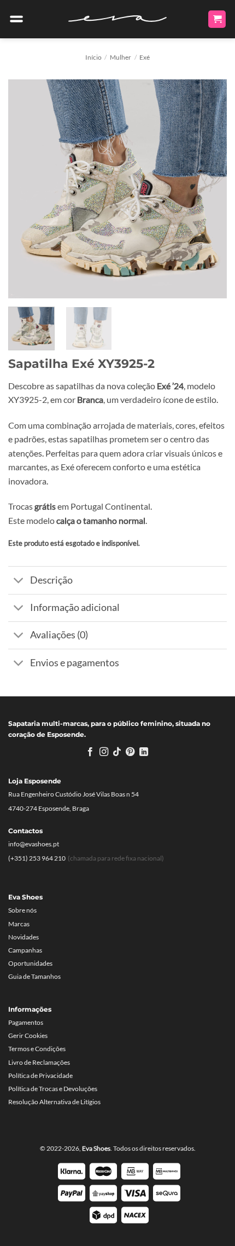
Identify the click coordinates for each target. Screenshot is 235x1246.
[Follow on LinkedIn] (143, 752)
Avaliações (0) (59, 635)
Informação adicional (75, 607)
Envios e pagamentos (74, 662)
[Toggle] (19, 581)
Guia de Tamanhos (34, 976)
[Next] (209, 189)
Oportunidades (30, 963)
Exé (144, 57)
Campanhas (25, 950)
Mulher (120, 57)
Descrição (51, 580)
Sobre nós (22, 910)
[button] (16, 19)
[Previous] (26, 189)
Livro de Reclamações (39, 1062)
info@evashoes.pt (33, 844)
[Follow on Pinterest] (130, 752)
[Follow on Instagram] (103, 752)
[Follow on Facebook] (90, 752)
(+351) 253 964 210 (37, 858)
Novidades (23, 937)
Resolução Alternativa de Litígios (54, 1102)
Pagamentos (25, 1022)
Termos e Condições (37, 1049)
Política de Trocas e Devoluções (52, 1089)
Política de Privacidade (40, 1075)
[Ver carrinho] (217, 19)
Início (93, 57)
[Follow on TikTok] (117, 752)
